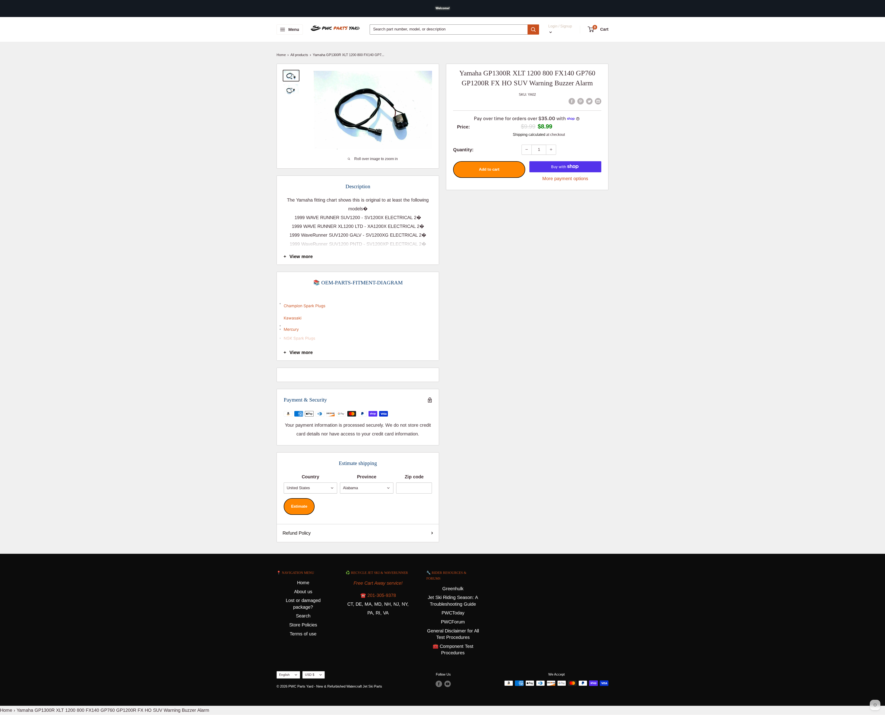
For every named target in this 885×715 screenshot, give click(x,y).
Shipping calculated (529, 134)
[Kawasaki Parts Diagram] (358, 301)
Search (303, 615)
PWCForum (453, 621)
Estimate (299, 506)
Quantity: (463, 149)
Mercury (291, 329)
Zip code (414, 476)
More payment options (565, 178)
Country (310, 476)
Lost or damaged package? (303, 604)
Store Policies (303, 624)
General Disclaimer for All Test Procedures (453, 634)
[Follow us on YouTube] (447, 683)
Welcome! (443, 8)
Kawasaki (292, 318)
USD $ (309, 674)
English (284, 674)
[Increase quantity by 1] (551, 149)
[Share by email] (598, 100)
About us (303, 591)
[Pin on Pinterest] (580, 100)
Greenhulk (452, 588)
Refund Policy (297, 533)
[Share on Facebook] (572, 100)
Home (281, 55)
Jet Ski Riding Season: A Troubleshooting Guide (453, 601)
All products (299, 55)
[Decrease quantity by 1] (526, 149)
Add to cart (489, 169)
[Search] (533, 29)
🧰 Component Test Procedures (453, 649)
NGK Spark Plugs (299, 338)
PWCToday (453, 612)
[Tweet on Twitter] (589, 100)
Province (366, 476)
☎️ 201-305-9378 (378, 595)
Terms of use (303, 633)
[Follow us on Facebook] (439, 683)
